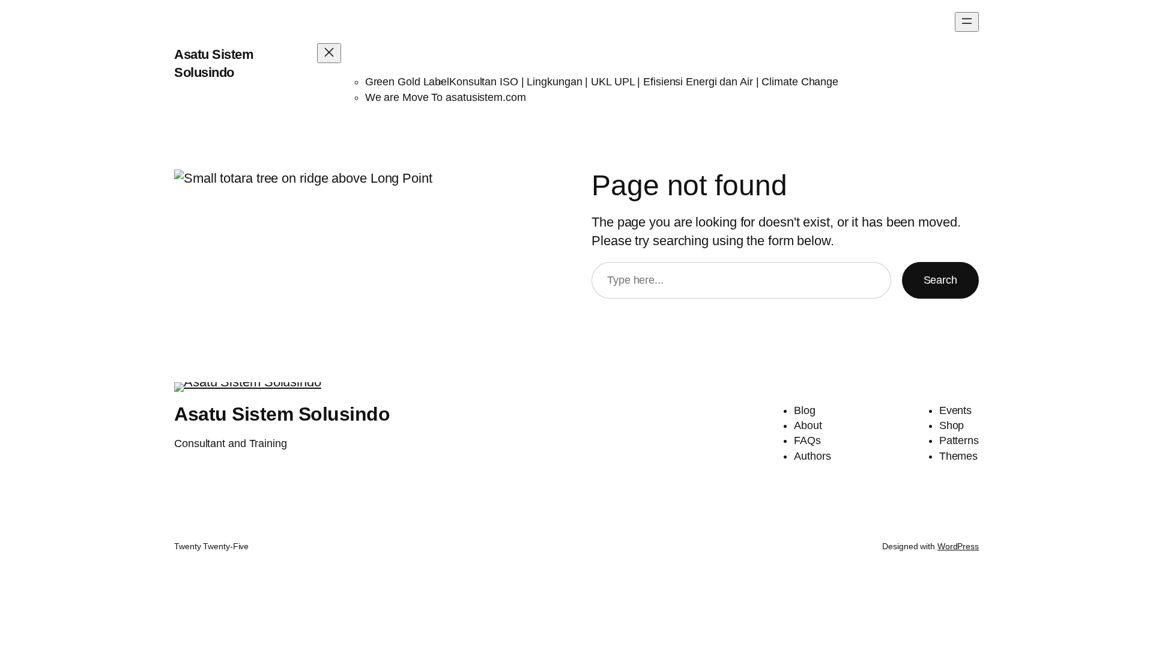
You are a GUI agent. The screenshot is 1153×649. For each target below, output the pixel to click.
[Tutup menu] (329, 53)
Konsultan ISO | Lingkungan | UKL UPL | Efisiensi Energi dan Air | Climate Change (643, 82)
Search (940, 280)
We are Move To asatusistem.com (445, 97)
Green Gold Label (407, 82)
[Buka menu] (967, 22)
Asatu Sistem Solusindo (282, 414)
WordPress (958, 546)
